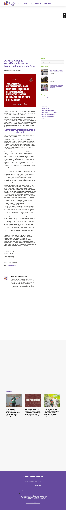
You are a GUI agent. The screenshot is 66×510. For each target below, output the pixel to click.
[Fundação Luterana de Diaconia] (9, 3)
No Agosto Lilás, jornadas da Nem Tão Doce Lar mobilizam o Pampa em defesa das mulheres (56, 71)
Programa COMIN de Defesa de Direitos (49, 112)
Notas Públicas (44, 106)
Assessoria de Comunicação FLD (19, 276)
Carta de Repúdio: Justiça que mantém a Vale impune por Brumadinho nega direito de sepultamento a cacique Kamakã (51, 413)
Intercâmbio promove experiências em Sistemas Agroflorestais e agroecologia (56, 78)
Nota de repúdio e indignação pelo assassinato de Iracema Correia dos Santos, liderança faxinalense (13, 413)
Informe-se (38, 3)
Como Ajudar (47, 3)
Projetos (43, 118)
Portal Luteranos (11, 265)
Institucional (43, 101)
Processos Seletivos (45, 108)
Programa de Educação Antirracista (48, 114)
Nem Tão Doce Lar (44, 104)
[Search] (62, 62)
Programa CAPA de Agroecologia (47, 110)
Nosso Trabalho (28, 3)
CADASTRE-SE (33, 502)
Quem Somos (17, 3)
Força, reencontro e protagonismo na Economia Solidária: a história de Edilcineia (56, 86)
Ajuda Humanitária (45, 97)
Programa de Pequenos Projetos (47, 116)
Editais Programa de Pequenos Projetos (49, 99)
